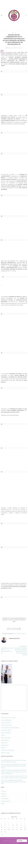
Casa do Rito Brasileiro (6, 720)
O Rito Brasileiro (5, 798)
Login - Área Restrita (14, 842)
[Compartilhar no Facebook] (10, 629)
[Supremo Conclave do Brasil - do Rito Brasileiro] (14, 15)
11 (8, 825)
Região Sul (3, 747)
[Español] (19, 838)
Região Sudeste (4, 745)
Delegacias (3, 793)
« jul (2, 834)
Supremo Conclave (5, 752)
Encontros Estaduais (6, 732)
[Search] (1, 15)
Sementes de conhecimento (7, 750)
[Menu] (26, 15)
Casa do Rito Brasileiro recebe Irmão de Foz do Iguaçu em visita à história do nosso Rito (13, 761)
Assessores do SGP (5, 801)
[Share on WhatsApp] (8, 629)
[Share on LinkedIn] (20, 629)
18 (9, 827)
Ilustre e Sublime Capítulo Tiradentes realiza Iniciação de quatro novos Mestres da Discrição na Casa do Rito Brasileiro (13, 766)
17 (5, 827)
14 (20, 825)
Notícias (14, 33)
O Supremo (3, 791)
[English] (17, 838)
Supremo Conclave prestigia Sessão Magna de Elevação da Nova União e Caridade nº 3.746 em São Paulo (13, 782)
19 (13, 827)
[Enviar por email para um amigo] (15, 629)
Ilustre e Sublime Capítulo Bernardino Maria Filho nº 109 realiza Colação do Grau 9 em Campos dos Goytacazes (14, 777)
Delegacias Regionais (6, 730)
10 (5, 825)
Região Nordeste (5, 740)
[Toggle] (26, 791)
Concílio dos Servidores (6, 725)
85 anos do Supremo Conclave (8, 717)
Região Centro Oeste (6, 737)
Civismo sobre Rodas (6, 722)
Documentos (4, 796)
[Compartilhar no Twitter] (13, 629)
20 (17, 827)
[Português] (18, 838)
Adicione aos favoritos (21, 633)
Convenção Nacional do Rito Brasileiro (10, 727)
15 (24, 825)
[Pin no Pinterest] (17, 629)
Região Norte (4, 742)
